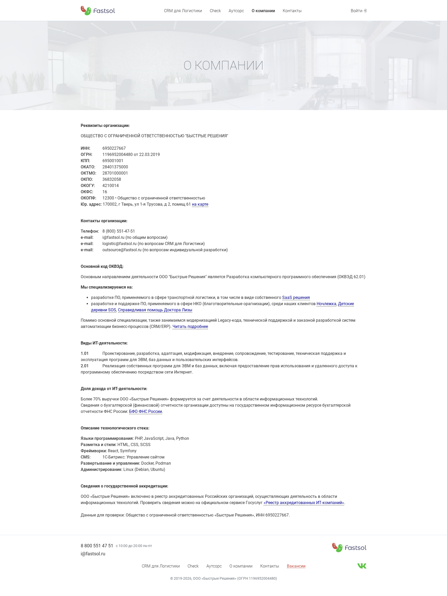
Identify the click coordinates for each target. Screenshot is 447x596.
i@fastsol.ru (93, 553)
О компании (263, 10)
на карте (200, 204)
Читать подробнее (190, 326)
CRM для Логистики (183, 10)
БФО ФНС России (145, 411)
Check (215, 10)
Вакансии (296, 566)
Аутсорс (236, 10)
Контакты (292, 10)
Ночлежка (326, 303)
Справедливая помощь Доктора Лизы (155, 309)
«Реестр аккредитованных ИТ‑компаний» (304, 502)
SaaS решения (296, 297)
